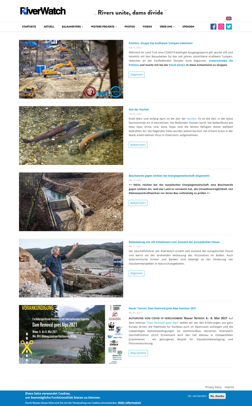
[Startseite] (43, 10)
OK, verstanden (197, 396)
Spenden (188, 26)
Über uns (166, 26)
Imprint (229, 387)
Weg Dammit (138, 353)
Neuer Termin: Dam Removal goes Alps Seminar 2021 (162, 308)
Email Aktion (177, 65)
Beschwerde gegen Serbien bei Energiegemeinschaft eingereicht (169, 175)
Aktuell (49, 26)
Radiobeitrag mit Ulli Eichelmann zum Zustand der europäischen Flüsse (174, 242)
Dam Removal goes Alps (163, 322)
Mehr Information (129, 402)
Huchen (191, 118)
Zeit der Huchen (139, 109)
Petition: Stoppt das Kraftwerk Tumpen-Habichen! (161, 43)
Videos (147, 26)
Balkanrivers (71, 26)
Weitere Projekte (103, 26)
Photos (130, 26)
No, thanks (217, 396)
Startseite (29, 26)
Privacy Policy (213, 387)
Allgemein (136, 74)
